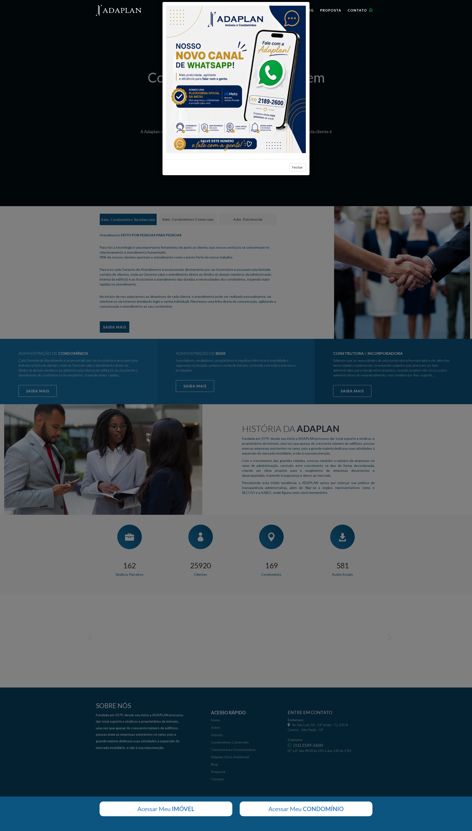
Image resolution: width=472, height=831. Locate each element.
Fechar (297, 167)
